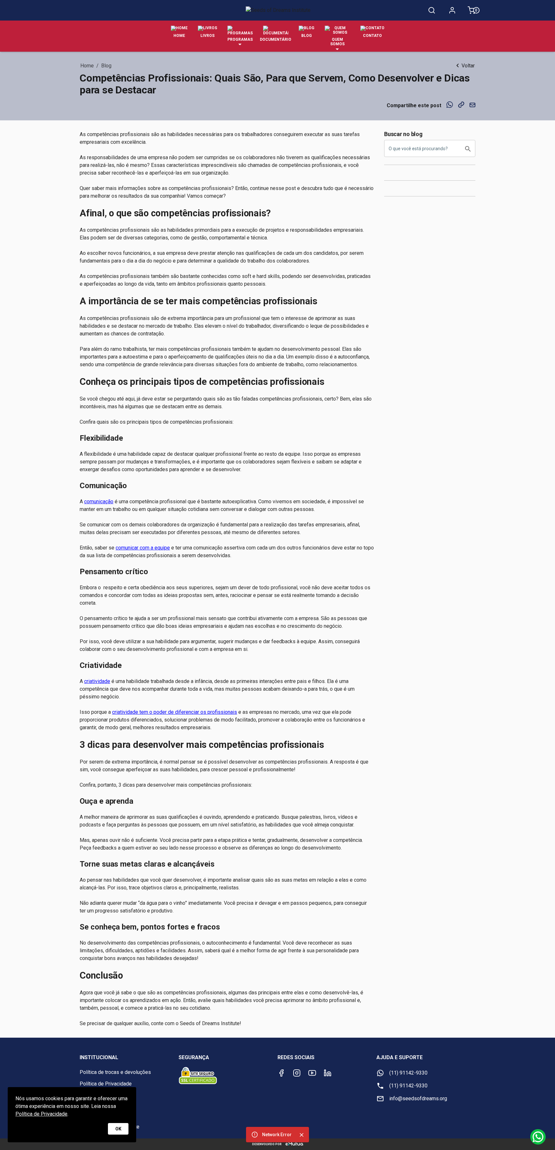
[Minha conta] (452, 10)
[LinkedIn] (327, 1073)
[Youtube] (312, 1073)
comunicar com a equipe (143, 548)
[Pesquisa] (431, 10)
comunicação (98, 501)
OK (118, 1128)
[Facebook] (281, 1073)
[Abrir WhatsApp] (539, 1134)
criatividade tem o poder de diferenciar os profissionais (174, 712)
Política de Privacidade (41, 1114)
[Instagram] (296, 1073)
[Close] (301, 1135)
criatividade (97, 681)
